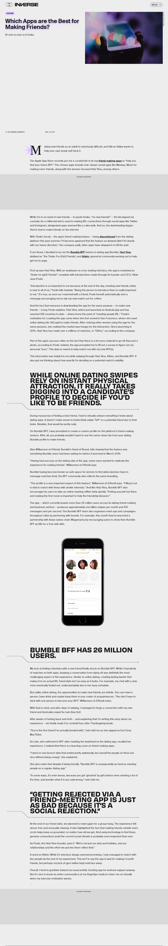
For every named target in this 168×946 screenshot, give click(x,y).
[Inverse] (26, 4)
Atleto (85, 256)
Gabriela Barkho (17, 132)
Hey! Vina (125, 252)
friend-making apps (110, 160)
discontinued (107, 236)
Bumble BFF (78, 252)
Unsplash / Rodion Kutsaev (164, 19)
